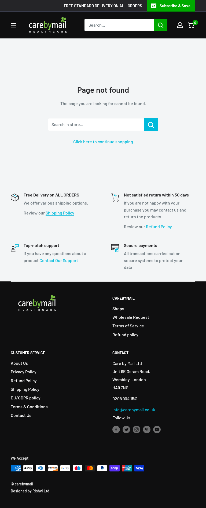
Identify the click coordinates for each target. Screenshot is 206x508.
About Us (19, 363)
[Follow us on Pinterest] (146, 429)
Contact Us (21, 415)
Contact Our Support (58, 260)
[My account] (180, 25)
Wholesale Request (130, 317)
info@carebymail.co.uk (133, 409)
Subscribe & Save (175, 5)
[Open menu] (13, 25)
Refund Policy (159, 226)
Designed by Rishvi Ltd (30, 491)
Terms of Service (128, 325)
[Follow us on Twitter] (126, 429)
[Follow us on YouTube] (157, 429)
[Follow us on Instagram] (136, 429)
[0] (190, 25)
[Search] (160, 25)
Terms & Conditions (29, 406)
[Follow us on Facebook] (116, 429)
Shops (118, 308)
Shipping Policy (60, 212)
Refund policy (125, 334)
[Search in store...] (151, 124)
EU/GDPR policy (26, 397)
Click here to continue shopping (103, 141)
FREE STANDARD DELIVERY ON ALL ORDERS (103, 5)
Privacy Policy (23, 371)
